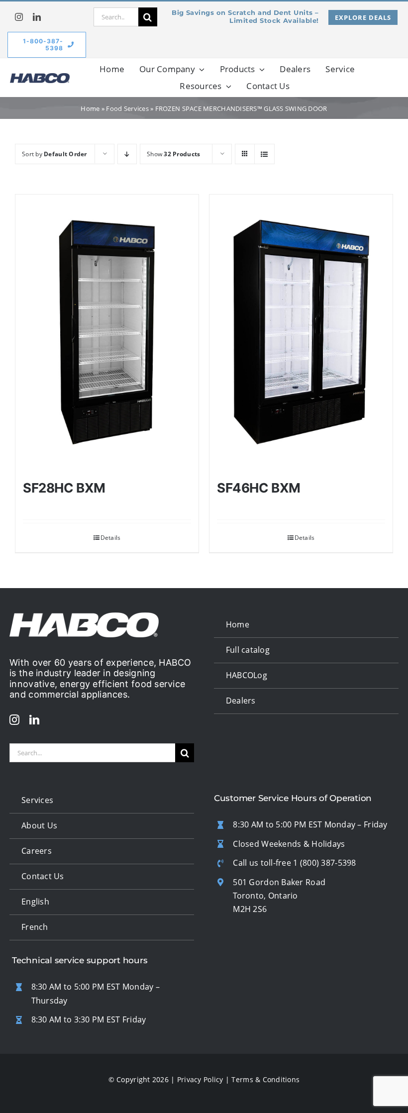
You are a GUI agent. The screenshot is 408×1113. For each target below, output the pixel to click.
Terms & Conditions (265, 1079)
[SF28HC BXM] (107, 332)
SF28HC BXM (64, 488)
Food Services (127, 108)
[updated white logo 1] (84, 617)
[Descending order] (127, 154)
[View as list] (264, 154)
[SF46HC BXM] (301, 332)
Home (90, 108)
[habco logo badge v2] (40, 78)
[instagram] (19, 17)
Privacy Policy (200, 1079)
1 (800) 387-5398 (324, 862)
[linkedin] (37, 17)
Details (111, 537)
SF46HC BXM (259, 488)
